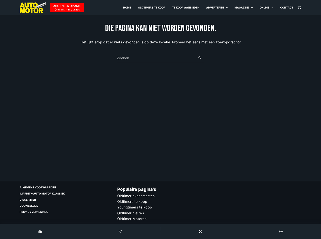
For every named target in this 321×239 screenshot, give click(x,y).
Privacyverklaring (34, 211)
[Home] (40, 231)
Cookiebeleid (29, 205)
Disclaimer (28, 199)
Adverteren (215, 7)
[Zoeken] (299, 7)
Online (264, 7)
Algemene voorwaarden (38, 187)
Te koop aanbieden (185, 7)
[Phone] (120, 231)
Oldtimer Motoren (132, 219)
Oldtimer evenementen (136, 196)
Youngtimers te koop (134, 207)
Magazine (242, 7)
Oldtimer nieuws (130, 213)
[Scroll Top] (200, 231)
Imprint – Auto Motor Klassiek (42, 193)
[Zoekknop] (200, 58)
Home (127, 7)
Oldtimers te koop (151, 7)
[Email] (280, 231)
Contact (286, 7)
